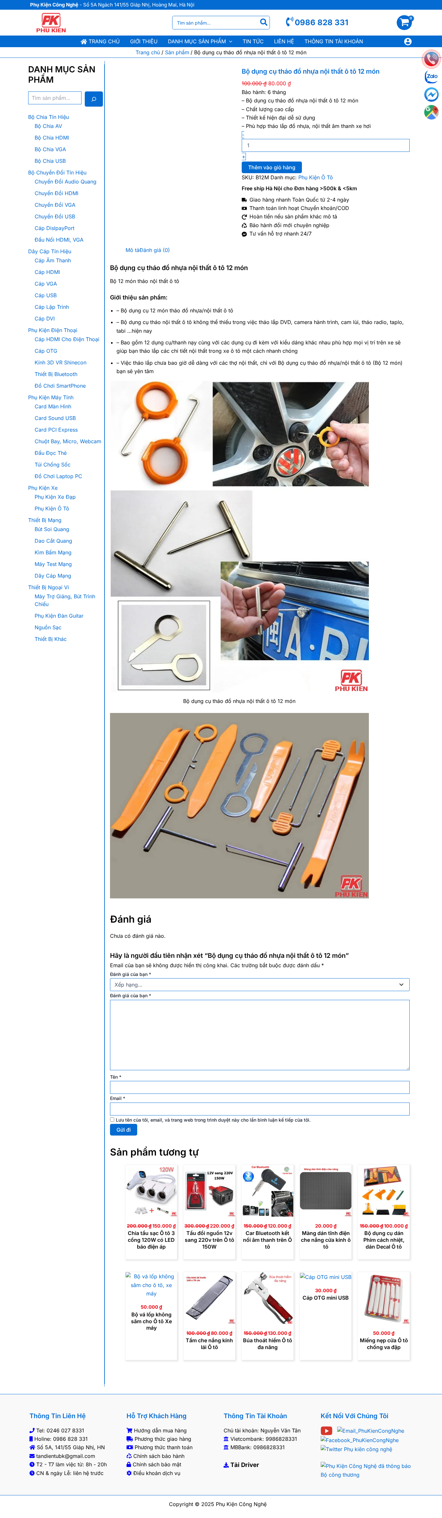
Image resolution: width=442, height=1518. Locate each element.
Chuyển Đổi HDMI (56, 193)
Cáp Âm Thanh (53, 260)
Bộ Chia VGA (50, 149)
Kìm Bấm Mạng (53, 552)
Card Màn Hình (53, 406)
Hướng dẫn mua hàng (160, 1430)
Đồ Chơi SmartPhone (60, 385)
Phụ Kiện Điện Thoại (52, 330)
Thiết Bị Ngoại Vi (48, 587)
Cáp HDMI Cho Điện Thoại (67, 339)
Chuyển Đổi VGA (55, 205)
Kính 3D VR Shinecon (60, 362)
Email (117, 1098)
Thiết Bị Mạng (44, 520)
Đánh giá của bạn (130, 974)
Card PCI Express (56, 429)
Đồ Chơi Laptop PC (58, 476)
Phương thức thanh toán (164, 1447)
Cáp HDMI (47, 272)
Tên (115, 1077)
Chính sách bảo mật (157, 1464)
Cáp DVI (45, 318)
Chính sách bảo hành (158, 1456)
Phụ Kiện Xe (43, 488)
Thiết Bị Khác (51, 639)
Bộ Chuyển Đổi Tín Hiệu (57, 172)
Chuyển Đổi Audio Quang (65, 181)
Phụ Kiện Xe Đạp (55, 497)
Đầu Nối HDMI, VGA (59, 239)
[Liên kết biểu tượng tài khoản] (408, 41)
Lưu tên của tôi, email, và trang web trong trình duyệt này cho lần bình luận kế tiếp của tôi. (213, 1120)
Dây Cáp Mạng (53, 575)
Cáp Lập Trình (52, 307)
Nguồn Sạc (48, 627)
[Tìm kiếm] (264, 22)
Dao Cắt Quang (53, 541)
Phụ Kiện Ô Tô (52, 508)
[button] (229, 41)
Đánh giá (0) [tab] (154, 250)
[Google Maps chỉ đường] (431, 112)
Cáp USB (46, 295)
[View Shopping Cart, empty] (407, 22)
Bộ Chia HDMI (52, 137)
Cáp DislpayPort (54, 228)
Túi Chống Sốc (53, 464)
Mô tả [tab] (132, 250)
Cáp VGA (46, 283)
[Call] (431, 59)
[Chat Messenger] (431, 94)
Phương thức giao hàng (163, 1439)
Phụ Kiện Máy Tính (50, 397)
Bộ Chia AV (48, 126)
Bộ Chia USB (50, 161)
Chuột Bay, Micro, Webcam (68, 441)
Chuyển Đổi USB (55, 216)
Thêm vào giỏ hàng (271, 167)
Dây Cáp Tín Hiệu (49, 251)
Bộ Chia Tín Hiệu (48, 117)
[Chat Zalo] (431, 76)
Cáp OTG (46, 351)
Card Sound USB (55, 418)
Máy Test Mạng (53, 564)
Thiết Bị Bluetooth (56, 374)
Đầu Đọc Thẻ (51, 453)
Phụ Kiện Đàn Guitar (59, 615)
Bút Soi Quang (52, 529)
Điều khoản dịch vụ (156, 1473)
